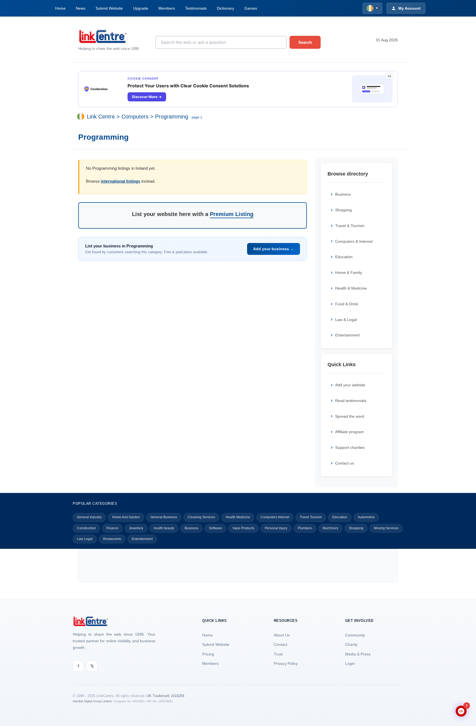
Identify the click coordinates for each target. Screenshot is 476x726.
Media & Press (357, 654)
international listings (120, 181)
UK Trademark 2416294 (165, 696)
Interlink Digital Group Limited (92, 701)
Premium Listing (231, 214)
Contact (280, 644)
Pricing (208, 654)
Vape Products (243, 528)
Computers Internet (275, 517)
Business (343, 194)
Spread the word (349, 416)
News (80, 8)
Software (215, 528)
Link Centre (101, 117)
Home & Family (348, 272)
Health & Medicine (351, 288)
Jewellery (136, 528)
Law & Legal (346, 319)
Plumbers (305, 528)
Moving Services (386, 528)
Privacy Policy (286, 663)
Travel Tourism (311, 517)
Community (355, 635)
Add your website (350, 385)
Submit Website (109, 8)
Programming (171, 117)
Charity (351, 644)
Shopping (343, 210)
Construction (86, 528)
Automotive (366, 517)
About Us (282, 635)
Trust (278, 654)
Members (166, 8)
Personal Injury (276, 528)
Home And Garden (126, 517)
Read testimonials (350, 400)
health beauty (164, 528)
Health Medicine (238, 517)
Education (344, 257)
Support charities (350, 447)
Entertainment (347, 335)
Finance (112, 528)
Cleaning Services (201, 517)
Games (250, 8)
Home (60, 8)
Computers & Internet (354, 241)
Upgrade (140, 8)
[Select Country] (82, 117)
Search (305, 42)
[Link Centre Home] (112, 36)
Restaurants (112, 539)
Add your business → (273, 249)
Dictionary (225, 8)
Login (350, 663)
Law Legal (85, 539)
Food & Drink (346, 304)
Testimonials (196, 8)
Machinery (330, 528)
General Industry (89, 517)
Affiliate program (349, 432)
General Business (163, 517)
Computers (134, 117)
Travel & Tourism (349, 225)
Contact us (344, 463)
